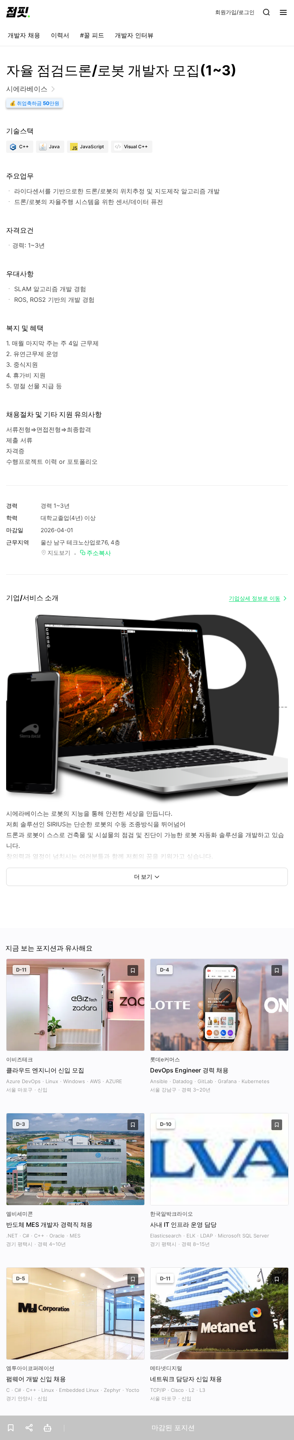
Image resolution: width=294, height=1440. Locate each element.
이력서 (60, 35)
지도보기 (58, 552)
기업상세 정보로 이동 (254, 598)
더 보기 (143, 876)
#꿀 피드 (92, 35)
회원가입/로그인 (235, 12)
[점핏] (18, 12)
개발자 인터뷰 (134, 35)
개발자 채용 (24, 35)
